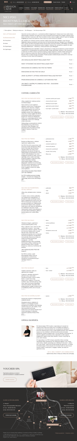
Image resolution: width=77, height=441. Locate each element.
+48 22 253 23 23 (69, 111)
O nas (66, 8)
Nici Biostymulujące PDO (9, 37)
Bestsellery (50, 8)
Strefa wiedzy (59, 8)
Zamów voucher (10, 379)
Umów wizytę (48, 2)
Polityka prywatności (59, 433)
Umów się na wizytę (11, 415)
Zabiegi (21, 8)
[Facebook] (5, 2)
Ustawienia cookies (69, 433)
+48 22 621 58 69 (69, 113)
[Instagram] (7, 2)
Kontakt (63, 2)
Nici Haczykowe (7, 40)
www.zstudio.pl (13, 437)
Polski (73, 2)
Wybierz (27, 8)
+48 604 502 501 (35, 2)
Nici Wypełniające (7, 46)
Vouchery (34, 8)
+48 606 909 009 (20, 2)
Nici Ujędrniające (7, 49)
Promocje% (41, 8)
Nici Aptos (5, 43)
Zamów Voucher (56, 2)
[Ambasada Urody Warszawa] (9, 9)
